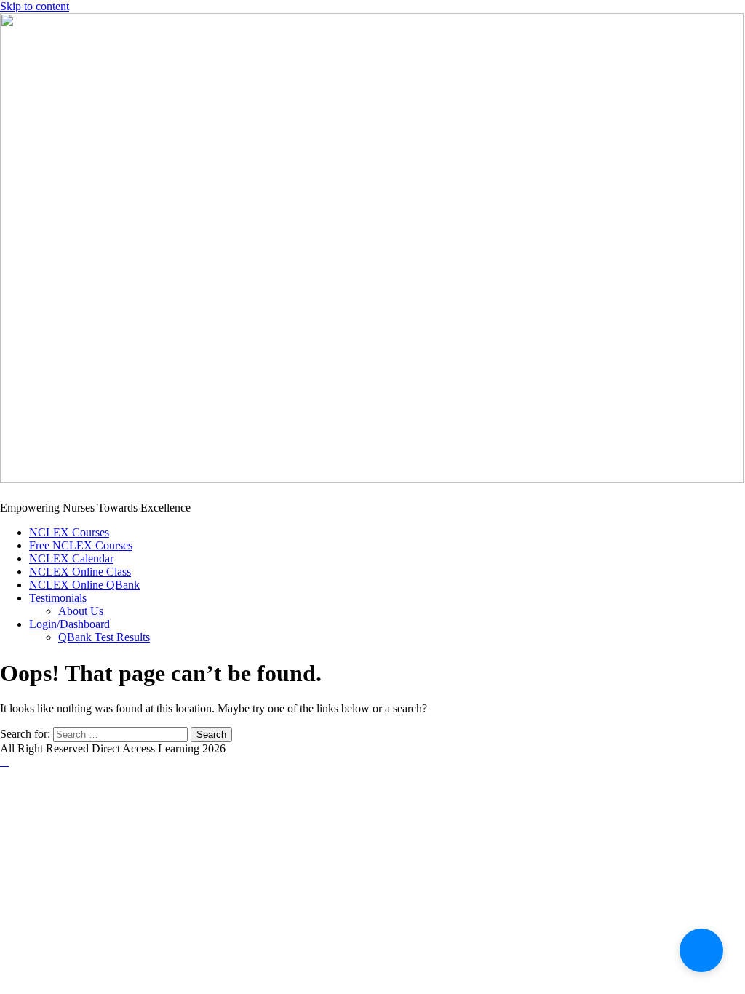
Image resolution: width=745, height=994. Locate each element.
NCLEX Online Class (80, 571)
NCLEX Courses (69, 532)
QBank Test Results (104, 637)
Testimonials (58, 598)
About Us (80, 611)
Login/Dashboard (69, 624)
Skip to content (34, 6)
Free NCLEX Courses (80, 545)
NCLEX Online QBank (84, 584)
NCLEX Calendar (71, 558)
